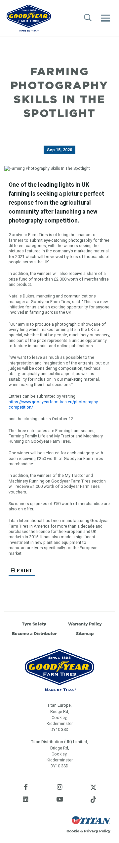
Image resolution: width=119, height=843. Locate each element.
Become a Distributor (34, 633)
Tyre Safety (34, 624)
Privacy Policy (97, 831)
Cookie (72, 831)
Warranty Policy (85, 624)
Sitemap (85, 633)
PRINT (25, 570)
